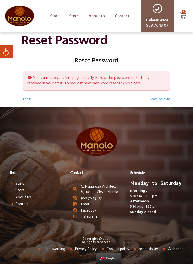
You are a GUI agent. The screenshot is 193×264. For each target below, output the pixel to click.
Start (54, 16)
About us (97, 16)
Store (74, 16)
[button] (6, 51)
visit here (133, 83)
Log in (27, 99)
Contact (122, 16)
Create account (159, 99)
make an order (157, 19)
